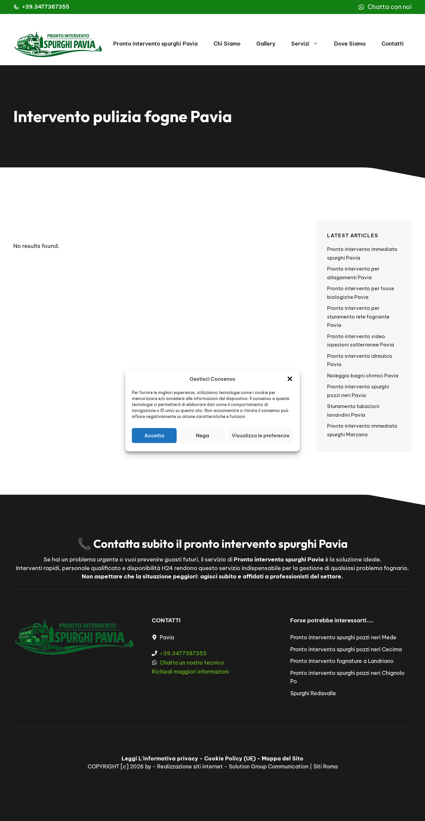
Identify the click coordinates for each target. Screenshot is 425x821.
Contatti (393, 43)
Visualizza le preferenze (261, 435)
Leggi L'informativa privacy (160, 758)
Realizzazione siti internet (190, 766)
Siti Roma (325, 766)
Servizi (300, 43)
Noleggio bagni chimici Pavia (362, 375)
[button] (290, 379)
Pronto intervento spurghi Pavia (155, 43)
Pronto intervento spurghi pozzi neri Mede (343, 637)
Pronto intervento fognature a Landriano (341, 661)
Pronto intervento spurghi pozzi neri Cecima (346, 649)
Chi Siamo (226, 43)
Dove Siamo (350, 43)
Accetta (154, 435)
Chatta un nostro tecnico (192, 662)
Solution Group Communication (268, 766)
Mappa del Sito (282, 758)
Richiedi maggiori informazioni (190, 671)
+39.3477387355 (45, 6)
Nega (202, 435)
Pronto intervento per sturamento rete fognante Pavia (358, 316)
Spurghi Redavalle (313, 693)
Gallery (265, 43)
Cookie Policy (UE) (230, 758)
